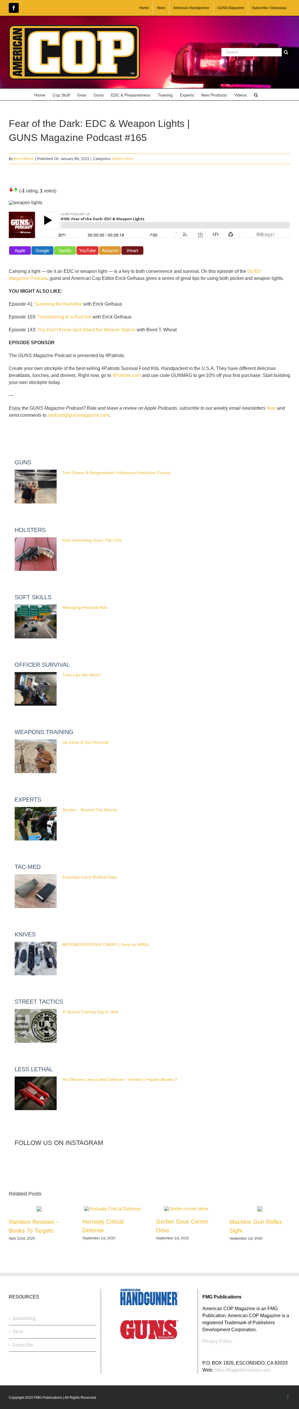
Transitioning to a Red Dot (64, 316)
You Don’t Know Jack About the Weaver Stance (86, 329)
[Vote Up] (15, 189)
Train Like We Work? (81, 675)
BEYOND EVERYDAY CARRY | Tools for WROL (106, 944)
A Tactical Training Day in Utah (90, 1012)
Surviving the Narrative (58, 304)
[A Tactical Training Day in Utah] (36, 1026)
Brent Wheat (23, 159)
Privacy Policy (217, 1341)
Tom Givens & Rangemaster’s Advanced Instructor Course (116, 472)
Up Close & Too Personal (85, 742)
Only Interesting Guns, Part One (92, 540)
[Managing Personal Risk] (36, 621)
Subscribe (22, 1344)
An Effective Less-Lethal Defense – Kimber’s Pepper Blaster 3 (119, 1079)
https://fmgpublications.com (242, 1369)
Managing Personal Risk (84, 607)
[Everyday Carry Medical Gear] (36, 891)
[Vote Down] (11, 189)
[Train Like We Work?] (36, 689)
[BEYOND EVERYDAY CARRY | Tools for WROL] (36, 959)
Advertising (24, 1318)
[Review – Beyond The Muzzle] (36, 824)
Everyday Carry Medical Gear (89, 877)
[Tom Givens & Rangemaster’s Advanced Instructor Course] (36, 487)
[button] (256, 94)
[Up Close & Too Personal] (36, 756)
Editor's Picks (122, 159)
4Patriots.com (126, 375)
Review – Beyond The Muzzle (89, 809)
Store (17, 1331)
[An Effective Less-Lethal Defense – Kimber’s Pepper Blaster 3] (36, 1093)
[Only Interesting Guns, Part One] (36, 554)
